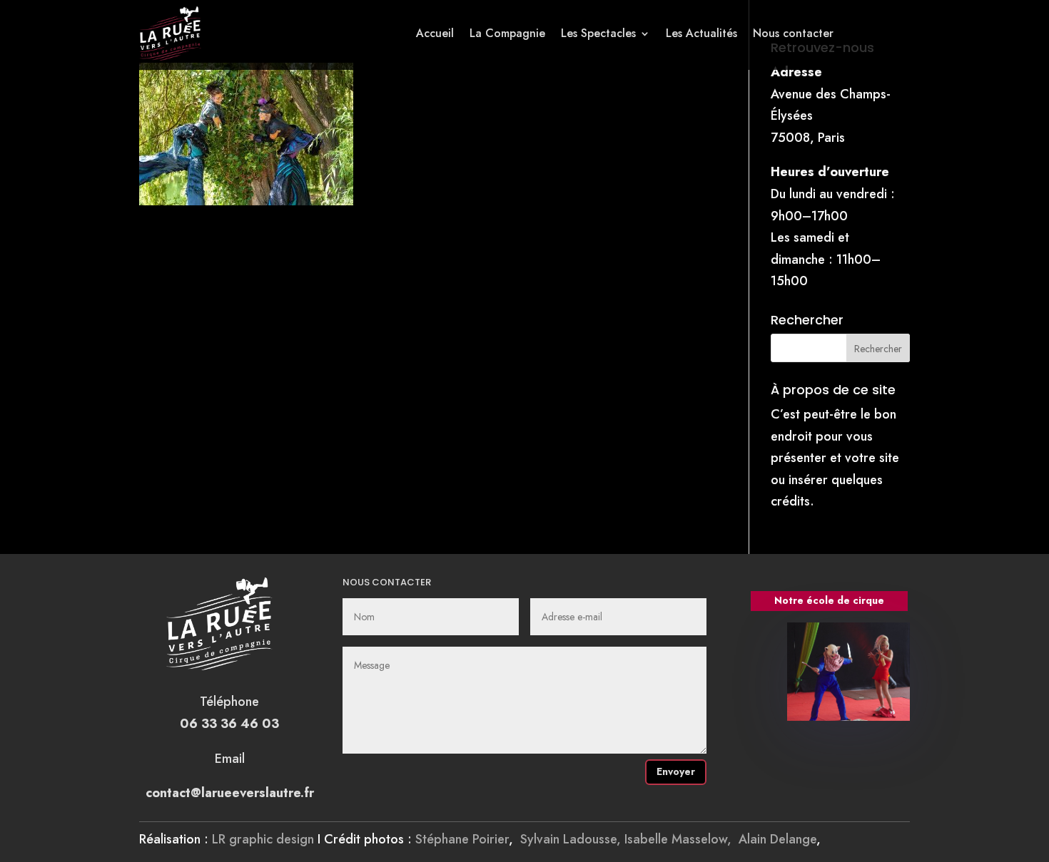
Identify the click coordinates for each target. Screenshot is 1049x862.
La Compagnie (507, 33)
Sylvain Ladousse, (572, 839)
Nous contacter (793, 33)
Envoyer (676, 771)
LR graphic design (263, 839)
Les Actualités (701, 33)
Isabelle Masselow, (681, 839)
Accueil (435, 33)
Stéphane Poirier (462, 839)
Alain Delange (777, 839)
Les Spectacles (598, 33)
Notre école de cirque (829, 600)
